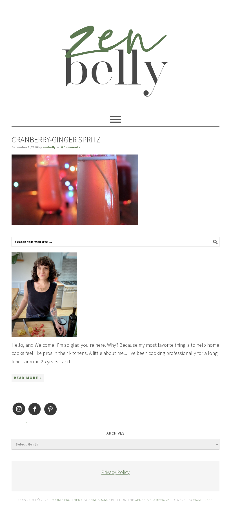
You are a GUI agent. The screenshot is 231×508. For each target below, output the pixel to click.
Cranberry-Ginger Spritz (56, 140)
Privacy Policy (115, 472)
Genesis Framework (152, 500)
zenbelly (115, 53)
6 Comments (70, 147)
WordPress (202, 500)
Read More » (28, 377)
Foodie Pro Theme (67, 500)
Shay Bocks (98, 500)
